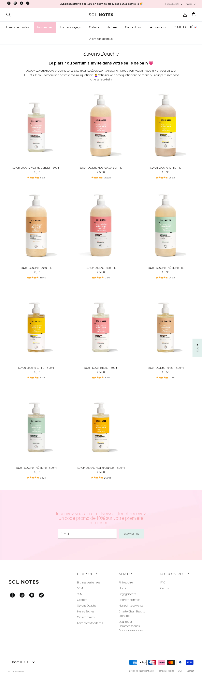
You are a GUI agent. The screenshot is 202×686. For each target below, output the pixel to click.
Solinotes (19, 671)
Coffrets (94, 27)
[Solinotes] (101, 15)
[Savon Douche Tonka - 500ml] (165, 326)
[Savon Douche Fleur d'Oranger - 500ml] (101, 426)
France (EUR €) (172, 3)
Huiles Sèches (85, 611)
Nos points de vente (131, 605)
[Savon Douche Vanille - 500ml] (36, 326)
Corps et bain (133, 27)
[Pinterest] (21, 3)
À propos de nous (101, 38)
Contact (165, 588)
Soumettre (131, 533)
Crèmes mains (85, 617)
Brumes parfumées (17, 27)
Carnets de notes (129, 600)
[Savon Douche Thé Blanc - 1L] (165, 226)
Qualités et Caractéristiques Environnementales (131, 626)
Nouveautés (44, 27)
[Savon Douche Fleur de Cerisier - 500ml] (36, 125)
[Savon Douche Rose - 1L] (101, 226)
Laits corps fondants (90, 623)
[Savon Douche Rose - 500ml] (101, 326)
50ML (80, 588)
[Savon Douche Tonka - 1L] (36, 226)
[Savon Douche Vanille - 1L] (165, 125)
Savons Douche (86, 605)
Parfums (112, 27)
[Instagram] (15, 3)
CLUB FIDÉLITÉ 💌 (185, 27)
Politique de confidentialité (141, 670)
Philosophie (126, 582)
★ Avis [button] (197, 348)
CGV (180, 670)
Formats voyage (70, 27)
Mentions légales (166, 670)
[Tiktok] (28, 3)
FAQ (162, 582)
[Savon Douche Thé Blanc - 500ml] (36, 426)
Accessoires (158, 27)
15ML (80, 594)
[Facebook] (9, 3)
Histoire (123, 588)
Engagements (127, 594)
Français (188, 3)
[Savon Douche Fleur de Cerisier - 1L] (101, 125)
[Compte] (184, 14)
